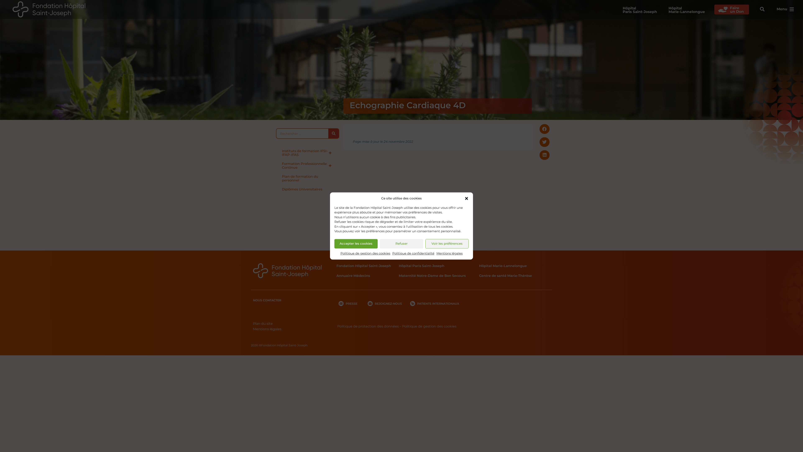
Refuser (401, 244)
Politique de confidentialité (413, 253)
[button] (466, 198)
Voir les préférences (447, 244)
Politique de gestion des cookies (365, 253)
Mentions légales (449, 253)
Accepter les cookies (356, 244)
